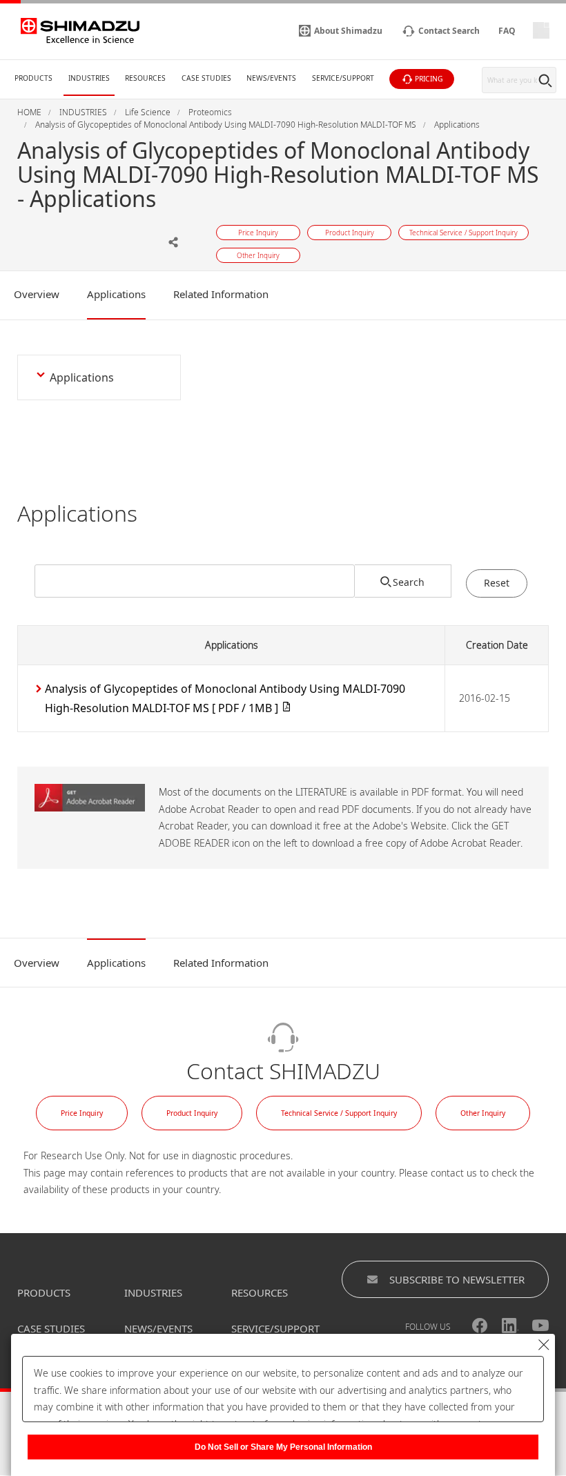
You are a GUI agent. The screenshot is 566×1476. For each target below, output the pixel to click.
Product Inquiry (191, 1113)
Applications (116, 294)
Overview (36, 294)
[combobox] (195, 581)
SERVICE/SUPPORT (275, 1328)
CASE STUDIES (51, 1328)
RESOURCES (259, 1292)
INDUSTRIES (153, 1292)
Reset (496, 582)
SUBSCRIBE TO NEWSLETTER (457, 1279)
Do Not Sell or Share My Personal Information (283, 1447)
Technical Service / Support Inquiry (339, 1113)
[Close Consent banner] (544, 1345)
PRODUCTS (43, 1292)
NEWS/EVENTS (158, 1328)
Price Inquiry (82, 1113)
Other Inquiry (482, 1113)
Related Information (221, 294)
